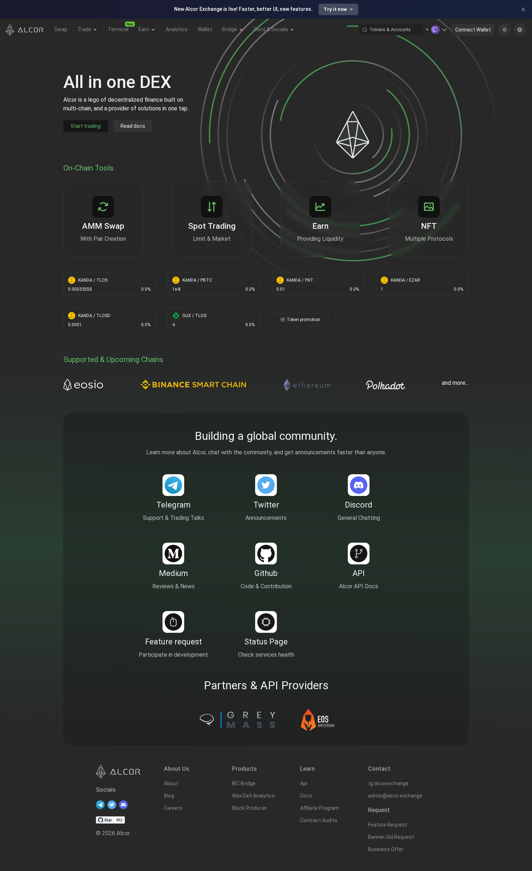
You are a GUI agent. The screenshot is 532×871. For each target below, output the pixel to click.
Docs (306, 796)
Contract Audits (318, 820)
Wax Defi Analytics (253, 796)
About (171, 783)
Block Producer (249, 808)
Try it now (335, 9)
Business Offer (386, 849)
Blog (169, 796)
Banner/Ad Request (391, 837)
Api (303, 783)
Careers (173, 808)
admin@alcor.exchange (395, 796)
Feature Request (387, 825)
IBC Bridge (244, 783)
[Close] (523, 9)
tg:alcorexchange (388, 783)
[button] (439, 29)
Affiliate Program (319, 808)
